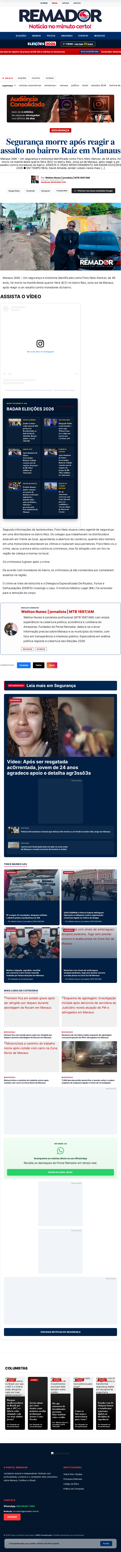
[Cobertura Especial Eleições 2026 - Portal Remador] (42, 44)
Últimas (50, 78)
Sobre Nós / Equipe (72, 1474)
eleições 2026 (98, 85)
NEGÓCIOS (99, 36)
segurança (7, 85)
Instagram (27, 649)
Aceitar (106, 1543)
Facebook (41, 649)
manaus (64, 85)
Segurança (65, 685)
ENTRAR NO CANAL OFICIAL (60, 1172)
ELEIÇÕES (21, 36)
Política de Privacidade (48, 1543)
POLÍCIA (51, 36)
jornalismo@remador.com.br (26, 1511)
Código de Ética (71, 1484)
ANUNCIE (77, 3)
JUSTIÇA (65, 3)
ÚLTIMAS (44, 3)
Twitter (39, 665)
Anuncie (12, 1517)
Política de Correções (73, 1488)
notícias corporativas (30, 85)
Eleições (22, 78)
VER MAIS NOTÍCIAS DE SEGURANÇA (60, 1332)
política (75, 85)
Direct (52, 665)
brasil (85, 85)
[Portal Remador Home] (60, 1454)
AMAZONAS (67, 36)
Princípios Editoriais (72, 1479)
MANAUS (36, 36)
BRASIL (55, 3)
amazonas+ (50, 85)
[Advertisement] (61, 801)
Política (36, 78)
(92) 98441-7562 (25, 1506)
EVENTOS (83, 36)
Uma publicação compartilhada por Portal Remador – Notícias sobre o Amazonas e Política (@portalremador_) (55, 390)
